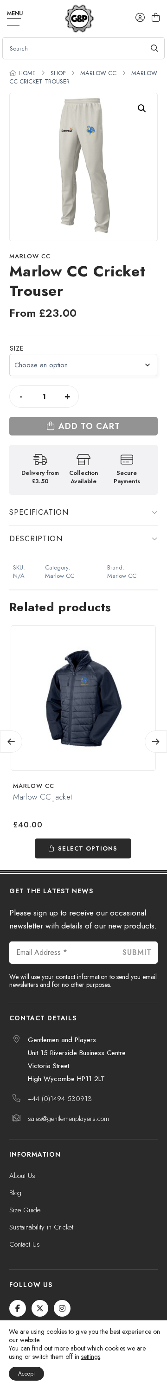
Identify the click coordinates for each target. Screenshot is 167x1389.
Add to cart (89, 426)
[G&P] (79, 18)
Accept (26, 1374)
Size (17, 348)
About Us (22, 1176)
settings (90, 1356)
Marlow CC (98, 73)
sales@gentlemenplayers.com (68, 1119)
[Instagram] (62, 1308)
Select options (87, 848)
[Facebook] (17, 1308)
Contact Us (24, 1244)
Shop (58, 73)
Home (27, 73)
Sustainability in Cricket (41, 1227)
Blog (15, 1193)
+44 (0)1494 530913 (60, 1099)
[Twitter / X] (40, 1308)
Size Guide (24, 1210)
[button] (142, 108)
